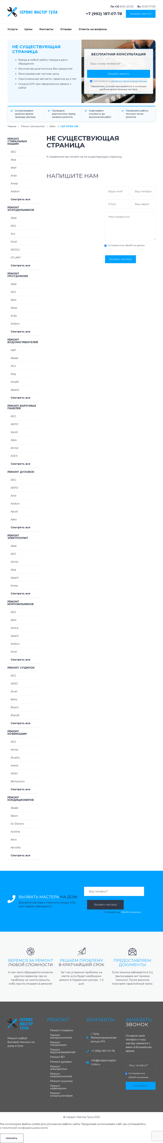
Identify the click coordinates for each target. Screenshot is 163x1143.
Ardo (14, 175)
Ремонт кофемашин (17, 732)
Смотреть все (20, 199)
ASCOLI (15, 249)
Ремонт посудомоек (17, 275)
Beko (53, 126)
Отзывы (66, 29)
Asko (14, 440)
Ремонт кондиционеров (20, 798)
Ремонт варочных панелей (21, 407)
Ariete (14, 765)
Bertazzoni (18, 781)
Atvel (14, 691)
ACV (13, 366)
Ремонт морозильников (20, 603)
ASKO (14, 683)
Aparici (15, 389)
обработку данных (135, 245)
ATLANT (16, 257)
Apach (15, 577)
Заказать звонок (140, 13)
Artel (14, 241)
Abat (14, 217)
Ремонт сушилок (21, 667)
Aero (14, 839)
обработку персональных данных (129, 81)
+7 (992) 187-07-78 (104, 14)
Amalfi (15, 381)
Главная (11, 126)
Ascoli (14, 432)
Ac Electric (17, 823)
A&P (13, 350)
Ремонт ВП (57, 1056)
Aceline (15, 831)
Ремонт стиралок (61, 1030)
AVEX (14, 455)
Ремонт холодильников (20, 209)
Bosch (14, 707)
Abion (14, 815)
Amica (14, 627)
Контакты (46, 29)
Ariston (15, 191)
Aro (13, 233)
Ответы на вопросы (93, 29)
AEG (13, 151)
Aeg (13, 373)
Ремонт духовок (20, 471)
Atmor (15, 447)
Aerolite (16, 847)
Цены (28, 29)
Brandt (15, 715)
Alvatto (15, 757)
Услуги (12, 29)
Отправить (140, 1085)
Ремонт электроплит (33, 126)
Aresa (14, 183)
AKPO (14, 424)
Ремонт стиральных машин (17, 141)
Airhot (14, 561)
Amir (14, 495)
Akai (13, 159)
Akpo (14, 307)
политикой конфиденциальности (25, 1127)
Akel (13, 167)
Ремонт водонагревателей (22, 341)
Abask (14, 358)
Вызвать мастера (120, 259)
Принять (12, 1138)
